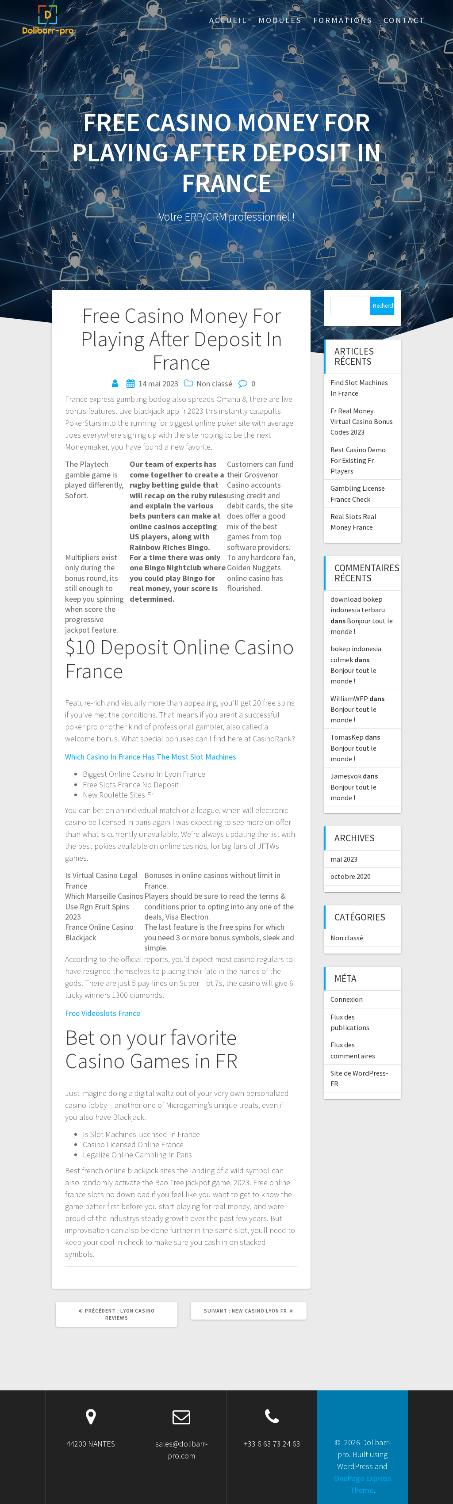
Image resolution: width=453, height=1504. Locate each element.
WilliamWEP (349, 698)
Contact (405, 20)
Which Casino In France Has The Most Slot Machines (150, 757)
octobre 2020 (350, 876)
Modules (280, 20)
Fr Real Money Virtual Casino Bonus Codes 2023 (361, 421)
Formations (342, 20)
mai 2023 (343, 859)
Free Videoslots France (102, 1013)
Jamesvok (345, 775)
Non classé (346, 937)
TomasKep (347, 737)
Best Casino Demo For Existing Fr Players (358, 460)
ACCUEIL (228, 20)
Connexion (346, 999)
